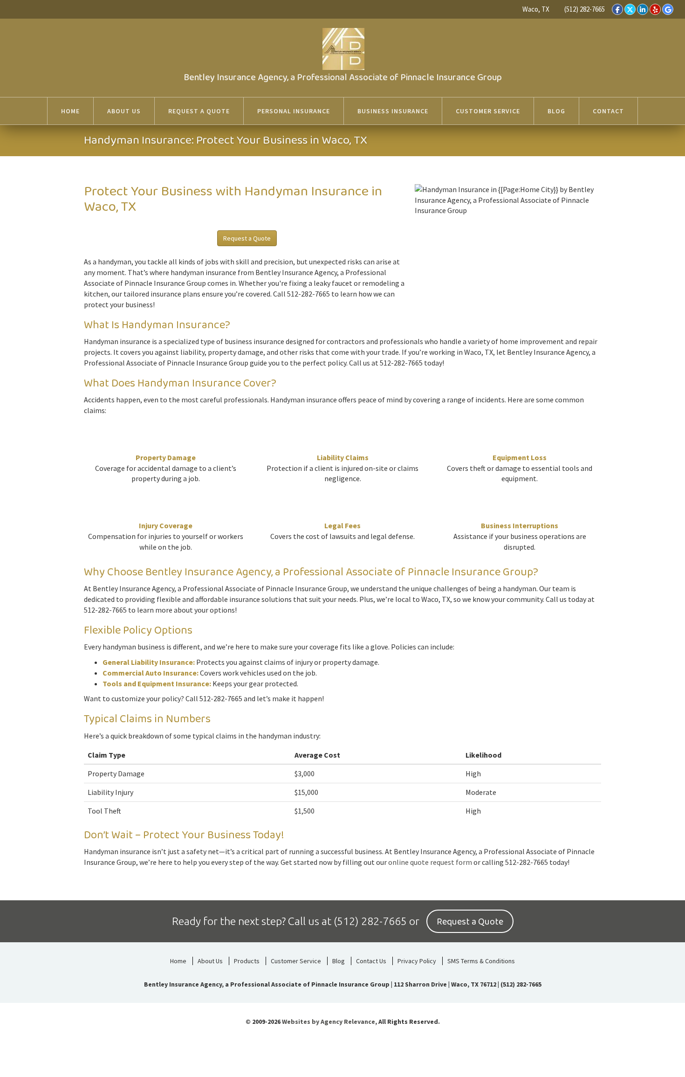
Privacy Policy (416, 961)
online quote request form (430, 862)
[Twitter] (630, 9)
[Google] (667, 9)
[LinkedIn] (642, 9)
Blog (338, 961)
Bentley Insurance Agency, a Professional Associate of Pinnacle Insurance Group (343, 77)
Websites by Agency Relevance (328, 1021)
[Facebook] (617, 9)
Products (247, 961)
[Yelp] (655, 9)
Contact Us (371, 961)
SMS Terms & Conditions (481, 961)
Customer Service (296, 961)
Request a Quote (247, 238)
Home (178, 961)
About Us (210, 961)
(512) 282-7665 (584, 9)
